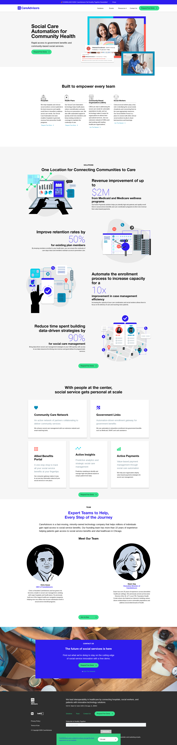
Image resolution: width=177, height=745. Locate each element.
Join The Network (94, 127)
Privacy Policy (35, 721)
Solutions (100, 8)
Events (111, 8)
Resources (122, 8)
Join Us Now (85, 617)
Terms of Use (35, 725)
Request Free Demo (148, 8)
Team (78, 713)
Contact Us (133, 8)
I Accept (102, 739)
